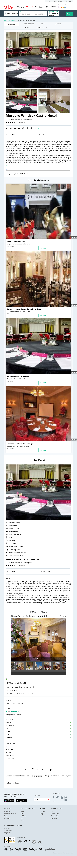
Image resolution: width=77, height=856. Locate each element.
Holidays (23, 816)
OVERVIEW (11, 24)
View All (37, 129)
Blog (41, 814)
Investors (7, 818)
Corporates (7, 833)
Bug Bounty (54, 818)
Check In (22, 12)
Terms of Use (55, 816)
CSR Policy (54, 811)
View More (9, 166)
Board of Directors (10, 814)
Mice (22, 820)
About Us (7, 811)
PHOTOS (44, 24)
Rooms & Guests (53, 11)
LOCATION (58, 24)
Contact (42, 811)
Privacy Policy (55, 814)
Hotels (23, 814)
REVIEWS (26, 28)
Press (6, 816)
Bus (22, 818)
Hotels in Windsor (9, 20)
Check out (36, 12)
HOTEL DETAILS (28, 24)
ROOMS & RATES (42, 28)
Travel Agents (8, 830)
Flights (23, 811)
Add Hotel (7, 828)
